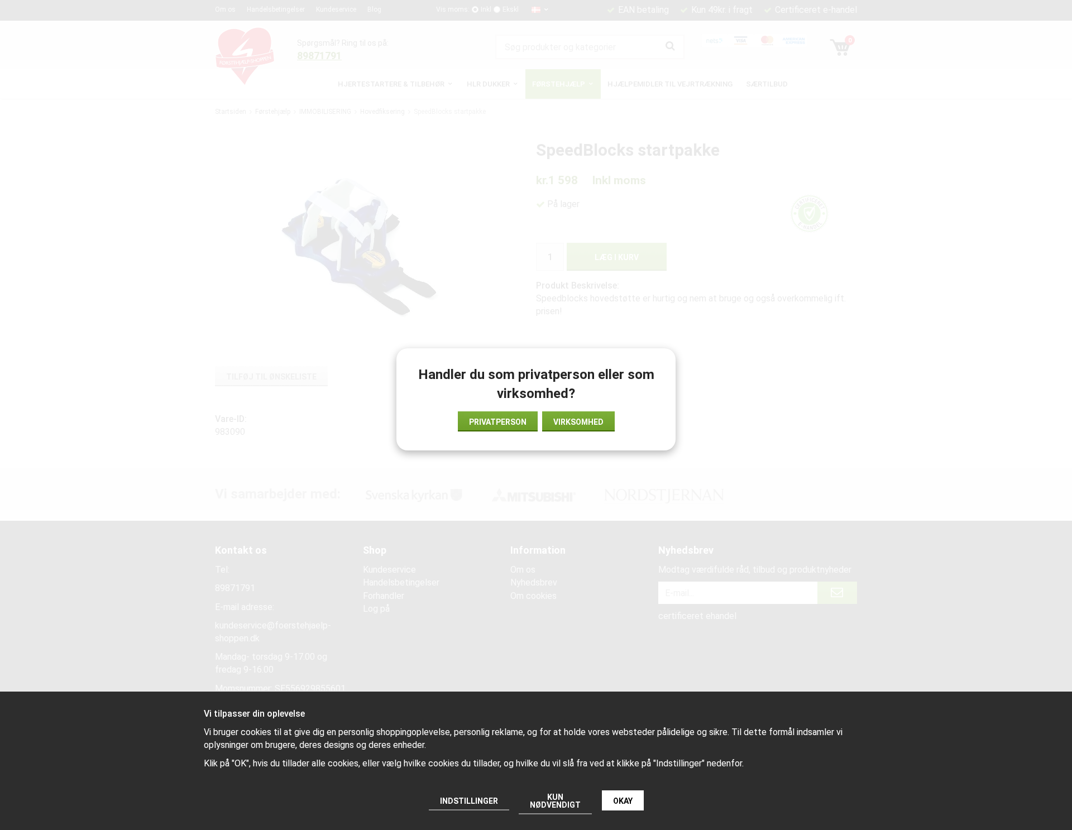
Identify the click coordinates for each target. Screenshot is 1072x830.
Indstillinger (469, 801)
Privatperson (498, 422)
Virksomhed (578, 422)
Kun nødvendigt (555, 801)
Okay (623, 801)
